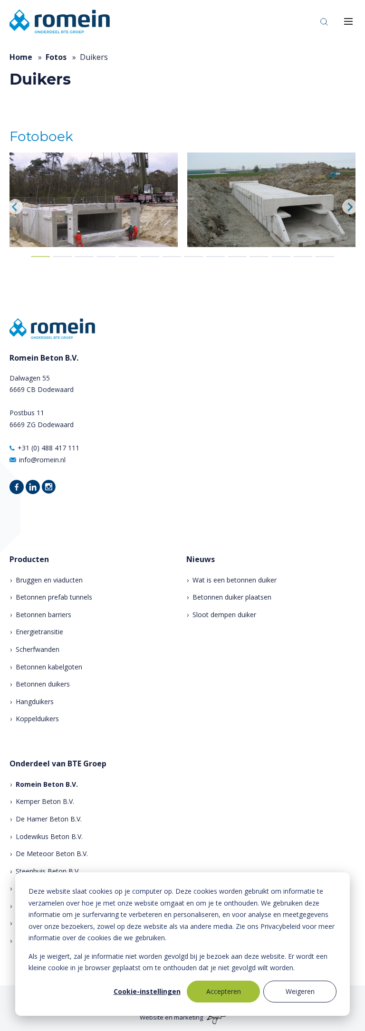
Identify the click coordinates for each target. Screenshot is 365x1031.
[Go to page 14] (324, 256)
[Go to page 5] (127, 256)
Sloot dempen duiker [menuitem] (224, 614)
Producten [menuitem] (29, 559)
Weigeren (300, 991)
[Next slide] (349, 206)
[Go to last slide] (15, 206)
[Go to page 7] (171, 256)
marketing (188, 1017)
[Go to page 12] (280, 256)
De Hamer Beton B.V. (49, 818)
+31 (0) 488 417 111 (48, 447)
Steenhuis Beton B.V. (48, 871)
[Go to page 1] (40, 256)
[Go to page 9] (215, 256)
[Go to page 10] (237, 256)
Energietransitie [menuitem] (39, 631)
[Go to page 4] (105, 256)
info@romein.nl (42, 459)
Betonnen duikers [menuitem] (43, 683)
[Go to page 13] (302, 256)
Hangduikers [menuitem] (35, 701)
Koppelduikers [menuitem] (37, 718)
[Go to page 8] (193, 256)
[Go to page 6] (149, 256)
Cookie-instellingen (147, 991)
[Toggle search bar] (324, 21)
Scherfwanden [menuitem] (37, 649)
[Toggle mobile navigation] (348, 21)
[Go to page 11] (259, 256)
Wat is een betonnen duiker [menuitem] (234, 579)
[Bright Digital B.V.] (215, 1017)
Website (151, 1017)
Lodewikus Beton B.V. (49, 836)
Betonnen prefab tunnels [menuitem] (54, 596)
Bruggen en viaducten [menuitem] (49, 579)
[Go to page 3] (84, 256)
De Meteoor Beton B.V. (52, 853)
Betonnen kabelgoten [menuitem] (49, 666)
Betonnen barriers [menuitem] (43, 614)
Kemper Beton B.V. (45, 801)
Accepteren (223, 991)
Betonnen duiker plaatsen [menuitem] (231, 596)
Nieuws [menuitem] (200, 559)
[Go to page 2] (62, 256)
